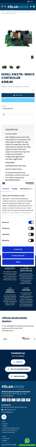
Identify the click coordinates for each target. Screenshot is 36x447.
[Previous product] (33, 13)
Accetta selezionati (18, 255)
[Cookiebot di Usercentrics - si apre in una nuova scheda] (25, 183)
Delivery (5, 426)
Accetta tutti (18, 249)
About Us (5, 424)
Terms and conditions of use (11, 428)
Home (4, 421)
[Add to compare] (18, 100)
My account (6, 438)
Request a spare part (9, 432)
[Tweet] (4, 106)
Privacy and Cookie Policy (10, 430)
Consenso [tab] (5, 189)
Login (4, 436)
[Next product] (34, 13)
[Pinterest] (5, 106)
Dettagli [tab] (14, 189)
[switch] (31, 228)
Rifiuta (18, 262)
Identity (5, 440)
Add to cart (19, 95)
